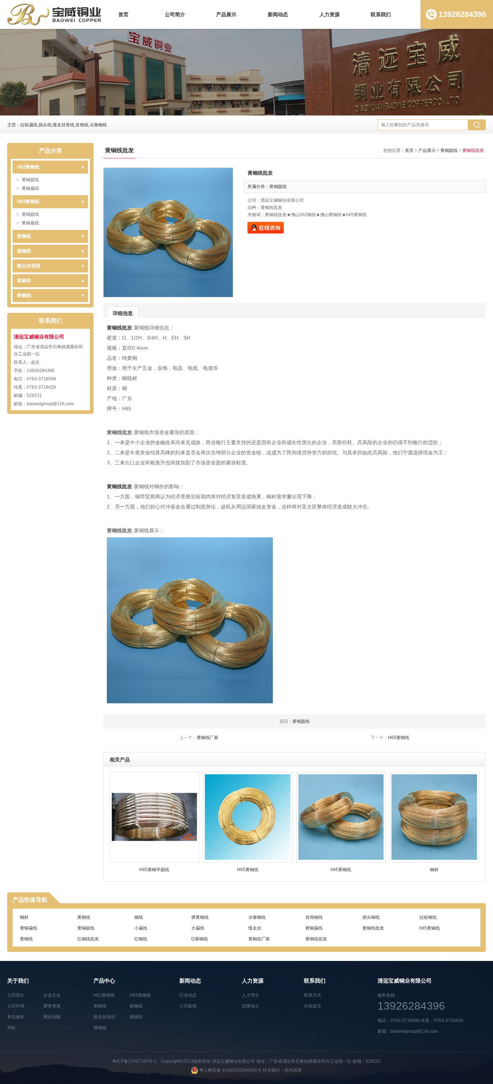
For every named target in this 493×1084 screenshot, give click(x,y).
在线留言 (312, 1006)
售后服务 (16, 1016)
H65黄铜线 (28, 201)
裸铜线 (24, 295)
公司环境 (16, 1006)
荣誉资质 (52, 1006)
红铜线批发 (88, 938)
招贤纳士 (250, 1006)
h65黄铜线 (429, 927)
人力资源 (329, 14)
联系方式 (312, 995)
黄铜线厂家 (207, 737)
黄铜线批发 (119, 328)
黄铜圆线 (30, 179)
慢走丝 (254, 927)
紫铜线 (24, 251)
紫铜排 (24, 280)
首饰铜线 (314, 916)
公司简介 (175, 14)
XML (11, 1027)
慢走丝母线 (28, 265)
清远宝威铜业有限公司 (233, 1061)
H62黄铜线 (28, 167)
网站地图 (52, 1016)
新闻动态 (278, 14)
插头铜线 (371, 916)
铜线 (138, 916)
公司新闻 (188, 1006)
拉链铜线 (428, 916)
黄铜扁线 (30, 188)
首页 (123, 14)
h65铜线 (427, 938)
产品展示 (226, 14)
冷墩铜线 (257, 916)
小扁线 (140, 927)
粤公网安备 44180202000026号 (230, 1070)
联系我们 (381, 14)
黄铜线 (24, 236)
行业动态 (188, 995)
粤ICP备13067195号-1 (134, 1061)
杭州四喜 (293, 1070)
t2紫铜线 (199, 938)
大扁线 (197, 927)
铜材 (24, 916)
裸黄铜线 (200, 916)
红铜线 (140, 938)
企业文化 (52, 995)
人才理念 (250, 995)
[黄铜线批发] (168, 232)
